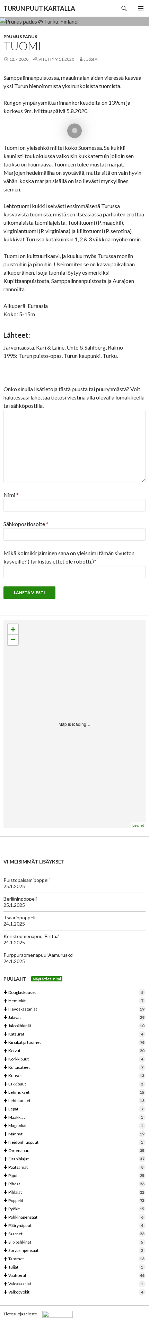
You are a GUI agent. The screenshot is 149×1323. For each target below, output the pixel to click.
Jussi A (90, 59)
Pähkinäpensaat (73, 1217)
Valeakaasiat (73, 1284)
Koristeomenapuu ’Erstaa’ (31, 936)
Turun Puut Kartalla (39, 8)
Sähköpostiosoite (26, 524)
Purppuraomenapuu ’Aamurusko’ (38, 955)
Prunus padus (20, 36)
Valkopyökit (73, 1292)
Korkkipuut (73, 1059)
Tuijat (73, 1267)
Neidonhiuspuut (73, 1142)
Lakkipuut (73, 1084)
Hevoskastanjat (73, 1009)
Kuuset (73, 1076)
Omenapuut (73, 1150)
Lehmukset (73, 1092)
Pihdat (73, 1184)
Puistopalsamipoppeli (26, 880)
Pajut (73, 1175)
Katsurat (73, 1034)
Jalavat (73, 1017)
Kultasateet (73, 1067)
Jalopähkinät (73, 1026)
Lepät (73, 1109)
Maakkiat (73, 1117)
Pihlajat (73, 1192)
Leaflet (138, 825)
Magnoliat (73, 1125)
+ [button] (13, 629)
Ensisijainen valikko (140, 8)
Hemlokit (73, 1001)
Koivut (73, 1051)
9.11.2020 (64, 59)
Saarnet (73, 1234)
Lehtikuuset (73, 1101)
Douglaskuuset (73, 992)
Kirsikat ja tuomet (73, 1042)
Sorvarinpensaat (73, 1250)
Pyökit (73, 1209)
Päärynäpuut (73, 1225)
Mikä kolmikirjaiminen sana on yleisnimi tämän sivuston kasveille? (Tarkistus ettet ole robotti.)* (68, 557)
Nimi (11, 494)
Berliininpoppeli (20, 899)
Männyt (73, 1134)
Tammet (73, 1259)
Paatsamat (73, 1167)
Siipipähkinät (73, 1242)
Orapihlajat (73, 1159)
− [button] (13, 639)
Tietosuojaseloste (20, 1313)
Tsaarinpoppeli (19, 917)
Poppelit (73, 1200)
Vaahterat (73, 1275)
